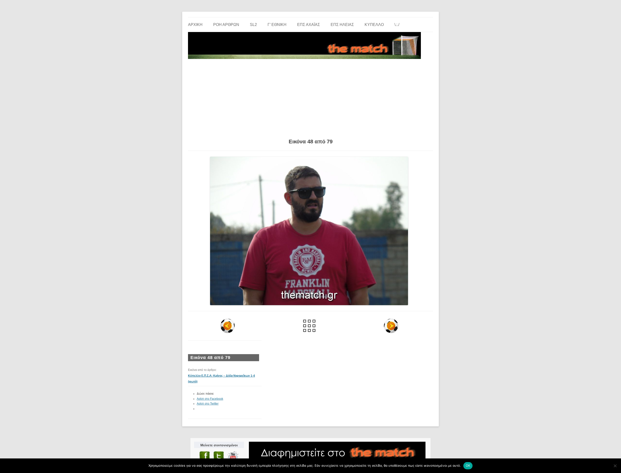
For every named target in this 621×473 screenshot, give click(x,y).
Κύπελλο (374, 25)
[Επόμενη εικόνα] (391, 325)
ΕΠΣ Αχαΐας (308, 25)
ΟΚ (468, 465)
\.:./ (396, 25)
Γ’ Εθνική (277, 25)
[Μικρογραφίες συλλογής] (309, 325)
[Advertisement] (310, 97)
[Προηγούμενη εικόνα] (227, 325)
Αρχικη (195, 25)
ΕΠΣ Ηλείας (342, 25)
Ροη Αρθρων (226, 25)
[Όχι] (615, 465)
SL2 (253, 25)
